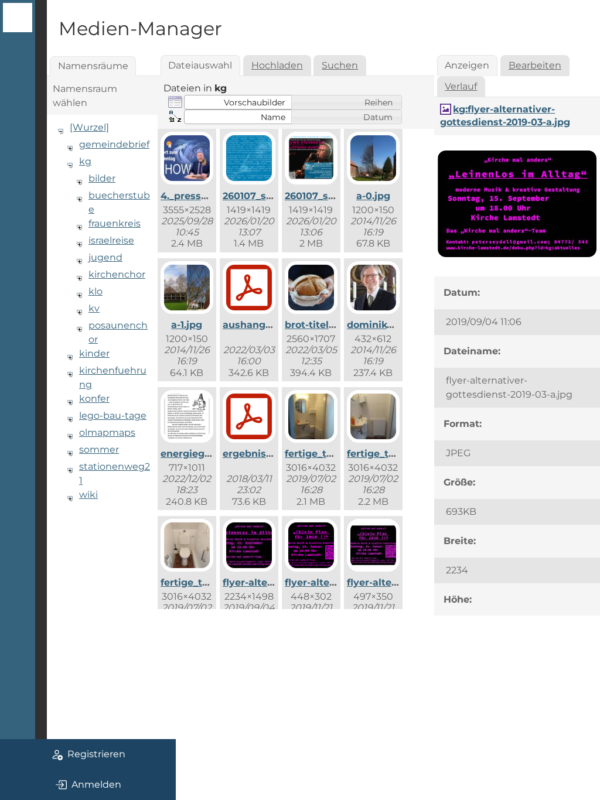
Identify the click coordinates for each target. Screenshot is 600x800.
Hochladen (277, 65)
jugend (105, 257)
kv (94, 308)
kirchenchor (116, 274)
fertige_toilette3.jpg (209, 582)
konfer (94, 398)
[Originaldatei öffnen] (517, 257)
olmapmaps (107, 432)
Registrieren (96, 754)
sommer (99, 449)
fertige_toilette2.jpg (395, 453)
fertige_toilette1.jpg (332, 453)
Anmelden (96, 784)
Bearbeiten (535, 65)
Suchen (340, 65)
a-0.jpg (373, 195)
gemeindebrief (114, 144)
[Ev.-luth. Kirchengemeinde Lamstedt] (17, 17)
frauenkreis (114, 223)
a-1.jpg (186, 324)
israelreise (111, 240)
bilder (101, 178)
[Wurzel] (89, 127)
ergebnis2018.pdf (264, 453)
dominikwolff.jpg (388, 324)
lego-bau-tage (112, 415)
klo (95, 291)
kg (85, 161)
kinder (94, 353)
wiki (88, 494)
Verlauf (461, 86)
